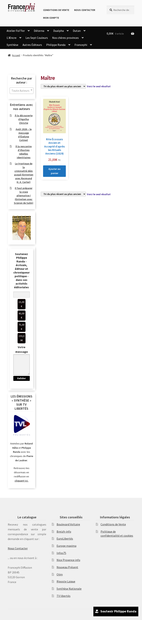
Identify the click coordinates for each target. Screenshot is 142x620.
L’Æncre (11, 38)
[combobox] (21, 90)
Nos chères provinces (65, 38)
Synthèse (12, 45)
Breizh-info (64, 531)
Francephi (81, 45)
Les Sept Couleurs (37, 38)
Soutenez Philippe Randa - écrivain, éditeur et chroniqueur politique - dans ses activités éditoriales (21, 270)
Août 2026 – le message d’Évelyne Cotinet (24, 135)
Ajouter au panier (54, 171)
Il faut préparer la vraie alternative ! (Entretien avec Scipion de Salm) (23, 195)
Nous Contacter (84, 10)
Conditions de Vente (56, 10)
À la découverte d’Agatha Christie (24, 119)
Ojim (60, 574)
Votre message (21, 349)
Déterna (39, 31)
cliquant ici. (21, 480)
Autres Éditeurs (32, 45)
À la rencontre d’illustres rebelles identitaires (24, 152)
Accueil (16, 55)
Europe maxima (66, 546)
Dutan (77, 31)
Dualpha (58, 31)
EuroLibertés (65, 538)
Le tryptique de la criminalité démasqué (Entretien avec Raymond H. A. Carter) (23, 173)
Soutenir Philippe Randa (118, 611)
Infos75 (61, 553)
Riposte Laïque (66, 581)
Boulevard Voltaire (68, 524)
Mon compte (51, 17)
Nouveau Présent (67, 567)
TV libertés (63, 596)
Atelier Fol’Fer (16, 31)
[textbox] (21, 91)
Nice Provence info (68, 560)
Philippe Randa (55, 45)
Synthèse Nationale (69, 588)
